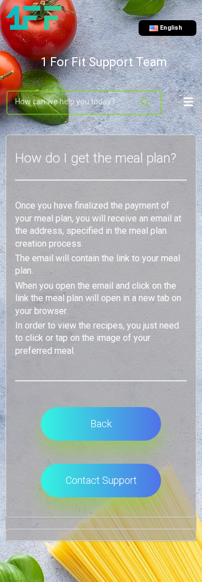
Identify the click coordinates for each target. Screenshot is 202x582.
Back (101, 423)
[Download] (98, 283)
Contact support (101, 480)
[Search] (145, 102)
